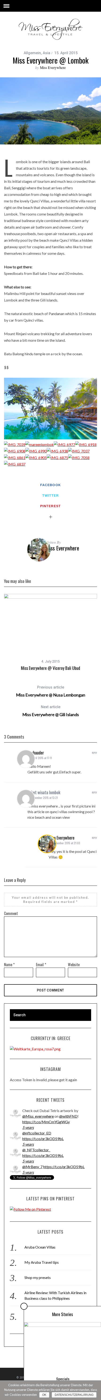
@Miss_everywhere (38, 1116)
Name (9, 964)
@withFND (68, 1116)
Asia (46, 53)
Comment (11, 913)
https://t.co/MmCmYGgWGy (46, 1122)
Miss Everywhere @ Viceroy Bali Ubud (50, 668)
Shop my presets (37, 1277)
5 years (28, 1127)
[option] (50, 110)
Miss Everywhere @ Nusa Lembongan (50, 691)
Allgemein (32, 53)
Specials (63, 1379)
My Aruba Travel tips (41, 1262)
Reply (94, 752)
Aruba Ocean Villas (39, 1247)
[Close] (23, 1306)
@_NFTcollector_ (36, 1150)
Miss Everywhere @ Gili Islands (50, 711)
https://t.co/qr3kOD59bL (43, 1138)
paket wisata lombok (43, 792)
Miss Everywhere (53, 67)
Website (74, 964)
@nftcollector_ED (36, 1133)
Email (41, 964)
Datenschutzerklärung (74, 1394)
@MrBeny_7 (32, 1166)
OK (44, 1394)
